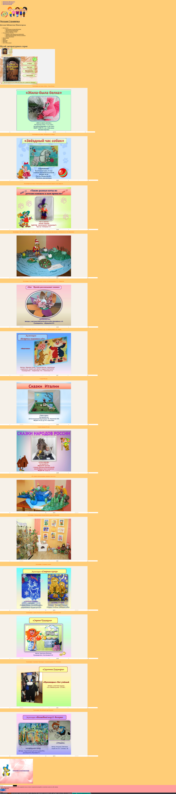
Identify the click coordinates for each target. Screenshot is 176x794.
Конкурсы (5, 40)
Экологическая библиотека (12, 30)
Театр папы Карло (10, 36)
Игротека (5, 41)
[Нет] (91, 793)
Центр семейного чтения (11, 31)
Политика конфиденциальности (83, 793)
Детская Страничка (10, 21)
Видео (4, 39)
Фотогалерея (6, 38)
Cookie (9, 793)
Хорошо (74, 793)
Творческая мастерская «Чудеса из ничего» (16, 35)
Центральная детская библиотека (13, 29)
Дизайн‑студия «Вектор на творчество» (15, 34)
